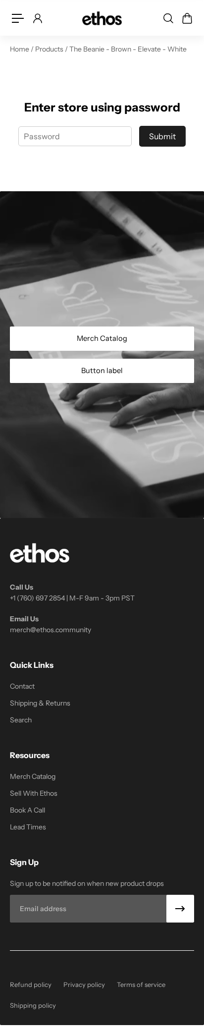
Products (50, 49)
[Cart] (186, 18)
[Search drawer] (167, 18)
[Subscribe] (180, 909)
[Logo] (102, 18)
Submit (162, 136)
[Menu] (18, 18)
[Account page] (37, 18)
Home (20, 49)
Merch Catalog (102, 338)
